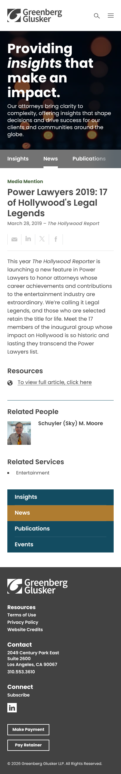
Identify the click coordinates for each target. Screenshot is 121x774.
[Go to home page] (34, 15)
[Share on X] (42, 239)
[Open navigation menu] (111, 15)
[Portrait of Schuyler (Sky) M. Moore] (19, 433)
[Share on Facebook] (56, 239)
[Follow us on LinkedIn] (12, 707)
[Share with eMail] (14, 239)
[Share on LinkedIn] (28, 239)
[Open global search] (97, 15)
